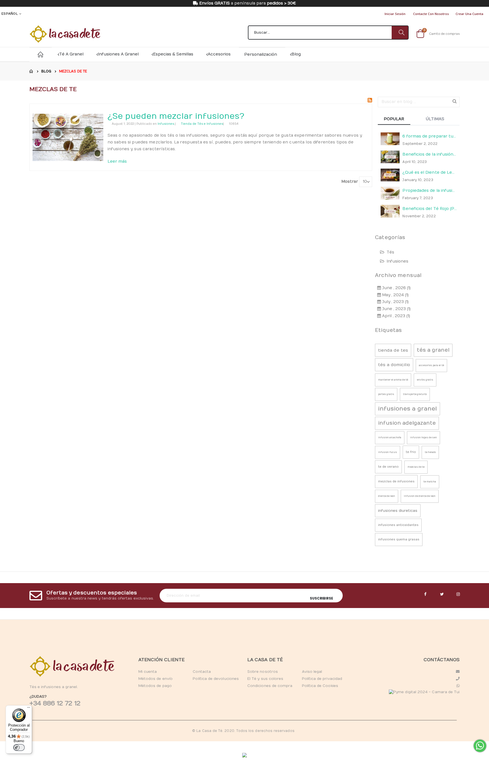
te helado (430, 452)
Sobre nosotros (262, 671)
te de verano (388, 467)
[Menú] (28, 708)
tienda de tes (393, 350)
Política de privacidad (322, 678)
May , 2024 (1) (395, 295)
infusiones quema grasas (398, 539)
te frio (411, 452)
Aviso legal (312, 671)
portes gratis (386, 394)
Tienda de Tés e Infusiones (202, 124)
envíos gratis (425, 380)
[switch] (19, 747)
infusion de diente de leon (420, 496)
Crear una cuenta (469, 14)
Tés (390, 252)
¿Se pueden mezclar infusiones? (176, 116)
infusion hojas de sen (423, 437)
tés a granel (433, 350)
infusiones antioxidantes (398, 525)
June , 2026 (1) (396, 287)
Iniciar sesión (395, 14)
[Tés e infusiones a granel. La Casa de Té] (64, 34)
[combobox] (328, 32)
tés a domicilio (394, 364)
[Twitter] (441, 594)
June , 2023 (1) (396, 308)
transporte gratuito (415, 394)
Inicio (31, 71)
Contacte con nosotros (431, 14)
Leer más (117, 161)
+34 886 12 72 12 (54, 703)
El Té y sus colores (265, 678)
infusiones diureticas (397, 510)
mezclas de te (416, 467)
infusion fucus (387, 452)
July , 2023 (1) (395, 301)
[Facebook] (425, 594)
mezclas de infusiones (396, 481)
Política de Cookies (320, 686)
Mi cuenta (147, 671)
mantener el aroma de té (393, 380)
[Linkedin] (458, 594)
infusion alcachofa (389, 437)
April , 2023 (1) (395, 315)
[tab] (398, 119)
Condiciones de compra (269, 686)
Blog (46, 71)
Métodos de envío (155, 678)
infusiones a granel (407, 408)
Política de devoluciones (216, 678)
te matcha (429, 481)
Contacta (202, 671)
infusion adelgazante (407, 423)
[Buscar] (400, 32)
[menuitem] (296, 54)
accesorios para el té (431, 365)
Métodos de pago (155, 686)
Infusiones (166, 124)
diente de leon (386, 496)
